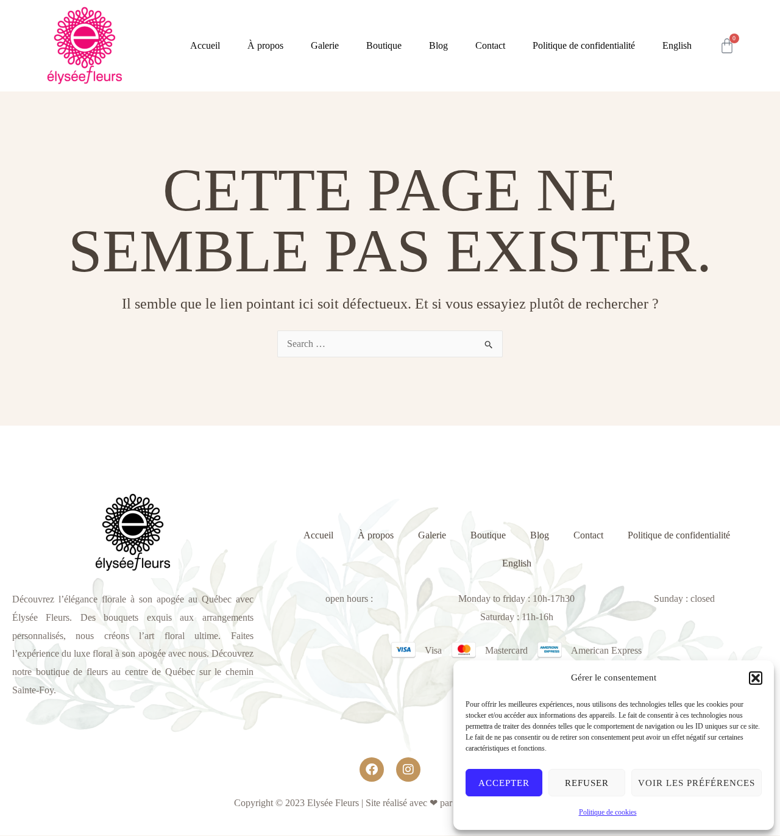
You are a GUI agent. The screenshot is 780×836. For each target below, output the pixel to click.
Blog (438, 45)
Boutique (384, 45)
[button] (756, 678)
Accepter (504, 783)
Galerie (325, 45)
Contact (490, 45)
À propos (265, 45)
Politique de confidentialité (584, 45)
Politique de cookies (608, 812)
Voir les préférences (696, 783)
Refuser (587, 783)
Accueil (205, 45)
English (677, 45)
